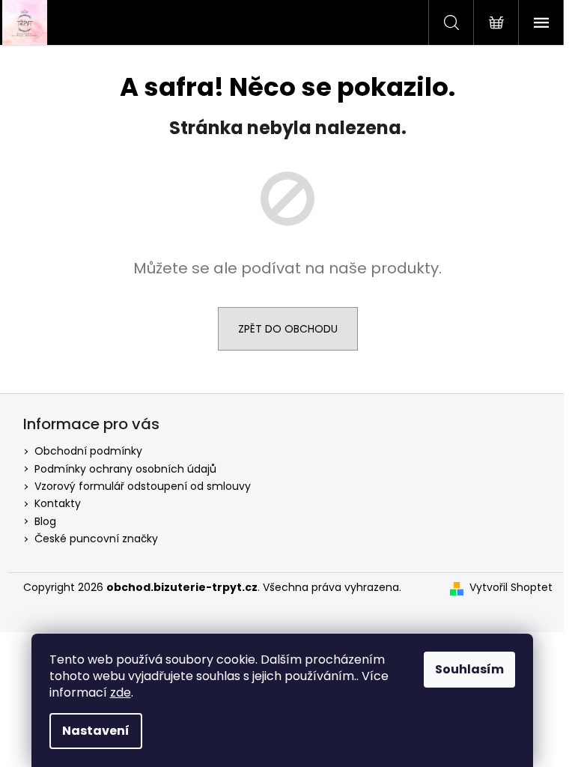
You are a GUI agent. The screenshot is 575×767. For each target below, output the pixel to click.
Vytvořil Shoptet (511, 587)
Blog (45, 521)
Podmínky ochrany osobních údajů (125, 468)
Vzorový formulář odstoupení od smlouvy (142, 486)
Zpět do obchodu (288, 328)
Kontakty (57, 503)
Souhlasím (469, 669)
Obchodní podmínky (88, 450)
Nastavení (96, 730)
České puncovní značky (96, 538)
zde (120, 692)
